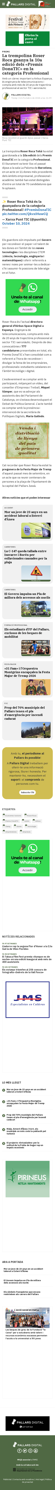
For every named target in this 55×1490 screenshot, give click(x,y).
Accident (8, 508)
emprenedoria (10, 832)
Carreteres (10, 547)
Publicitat (7, 1479)
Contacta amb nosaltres (23, 1479)
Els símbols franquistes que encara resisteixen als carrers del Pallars (22, 1293)
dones (19, 826)
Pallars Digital (21, 95)
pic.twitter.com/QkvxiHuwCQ (25, 214)
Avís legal (40, 1479)
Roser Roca (31, 815)
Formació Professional (15, 625)
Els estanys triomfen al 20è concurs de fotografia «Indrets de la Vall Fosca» (24, 971)
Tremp (7, 826)
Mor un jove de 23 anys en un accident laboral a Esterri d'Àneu (25, 515)
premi (27, 821)
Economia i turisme (13, 815)
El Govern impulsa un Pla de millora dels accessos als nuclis (27, 595)
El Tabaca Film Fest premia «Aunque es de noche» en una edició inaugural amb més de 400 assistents (27, 959)
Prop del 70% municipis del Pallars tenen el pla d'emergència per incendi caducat (24, 713)
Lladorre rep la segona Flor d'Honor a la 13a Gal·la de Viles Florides (27, 947)
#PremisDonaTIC (37, 210)
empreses (27, 832)
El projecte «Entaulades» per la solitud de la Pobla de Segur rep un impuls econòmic (25, 1145)
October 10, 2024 (16, 223)
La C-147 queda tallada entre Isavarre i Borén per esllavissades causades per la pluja (25, 556)
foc (6, 703)
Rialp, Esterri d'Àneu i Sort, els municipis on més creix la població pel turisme (26, 1131)
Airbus (38, 821)
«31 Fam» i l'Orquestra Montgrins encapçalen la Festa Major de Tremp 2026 (27, 672)
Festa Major (10, 664)
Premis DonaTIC (11, 821)
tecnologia (32, 826)
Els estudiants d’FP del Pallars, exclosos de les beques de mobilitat (26, 633)
